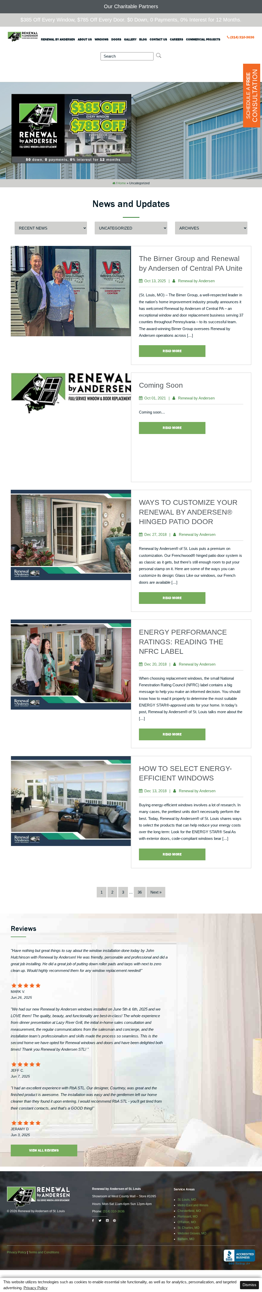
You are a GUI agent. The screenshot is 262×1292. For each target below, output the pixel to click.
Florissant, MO (188, 1216)
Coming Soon (161, 385)
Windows (101, 39)
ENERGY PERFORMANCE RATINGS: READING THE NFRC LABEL (183, 641)
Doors (116, 39)
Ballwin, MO (186, 1239)
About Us (85, 39)
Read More (172, 351)
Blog (143, 39)
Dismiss (249, 1285)
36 (140, 892)
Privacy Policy (16, 1252)
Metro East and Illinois (193, 1205)
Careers (176, 39)
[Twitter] (100, 1220)
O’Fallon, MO (187, 1222)
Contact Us (158, 39)
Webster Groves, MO (192, 1233)
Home (121, 183)
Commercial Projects (203, 39)
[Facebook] (93, 1220)
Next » (155, 892)
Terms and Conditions (44, 1252)
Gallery (130, 39)
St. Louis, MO (187, 1199)
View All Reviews (44, 1150)
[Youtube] (107, 1220)
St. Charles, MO (188, 1228)
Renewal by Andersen (58, 39)
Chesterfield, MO (189, 1211)
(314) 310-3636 (242, 37)
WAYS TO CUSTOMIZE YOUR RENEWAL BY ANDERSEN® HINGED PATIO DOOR (188, 512)
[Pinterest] (114, 1220)
